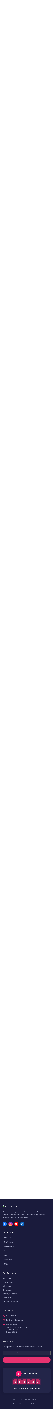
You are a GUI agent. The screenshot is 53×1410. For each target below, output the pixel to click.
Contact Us (8, 1260)
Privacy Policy (18, 1404)
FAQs (6, 1264)
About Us (7, 1238)
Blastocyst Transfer (10, 1294)
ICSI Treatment (8, 1282)
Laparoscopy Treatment (11, 1301)
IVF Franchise (9, 1246)
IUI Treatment (7, 1286)
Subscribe (26, 1360)
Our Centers (8, 1242)
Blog (5, 1255)
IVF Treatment (8, 1278)
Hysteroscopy (7, 1290)
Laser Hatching (8, 1298)
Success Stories (10, 1251)
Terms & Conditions (33, 1404)
